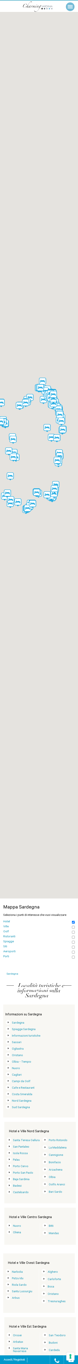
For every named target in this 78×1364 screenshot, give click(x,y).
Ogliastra (18, 1049)
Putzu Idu (17, 1278)
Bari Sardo (55, 1192)
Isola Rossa (20, 1153)
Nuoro (16, 1068)
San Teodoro (57, 1335)
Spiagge (8, 941)
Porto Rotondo (58, 1140)
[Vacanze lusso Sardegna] (42, 7)
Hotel (6, 921)
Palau (16, 1160)
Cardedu (54, 1350)
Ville (6, 926)
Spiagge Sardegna (24, 1029)
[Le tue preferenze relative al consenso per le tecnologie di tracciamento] (70, 1356)
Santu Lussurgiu (22, 1291)
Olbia (52, 1177)
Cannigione (56, 1155)
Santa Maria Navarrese (20, 1350)
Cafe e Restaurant (23, 1088)
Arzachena (55, 1170)
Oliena (17, 1232)
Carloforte (54, 1279)
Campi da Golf (21, 1081)
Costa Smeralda (22, 1094)
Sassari (16, 1042)
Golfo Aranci (57, 1184)
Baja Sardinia (21, 1179)
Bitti (51, 1226)
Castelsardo (21, 1192)
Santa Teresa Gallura (26, 1140)
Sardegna (18, 1023)
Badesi (17, 1186)
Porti (6, 956)
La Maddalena (58, 1148)
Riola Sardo (19, 1285)
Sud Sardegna (21, 1107)
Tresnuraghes (57, 1301)
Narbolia (17, 1272)
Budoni (53, 1343)
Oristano (17, 1055)
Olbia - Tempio (21, 1062)
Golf (6, 931)
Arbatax (18, 1342)
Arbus (16, 1298)
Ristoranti (9, 936)
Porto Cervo (20, 1166)
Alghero (53, 1272)
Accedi (8, 1360)
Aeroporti (9, 951)
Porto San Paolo (23, 1173)
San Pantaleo (21, 1147)
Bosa (51, 1287)
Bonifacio (55, 1162)
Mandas (54, 1233)
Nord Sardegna (21, 1101)
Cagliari (17, 1075)
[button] (47, 428)
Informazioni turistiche (26, 1036)
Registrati (19, 1360)
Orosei (17, 1335)
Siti (5, 946)
